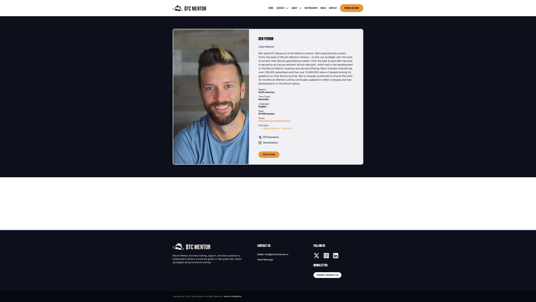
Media (323, 8)
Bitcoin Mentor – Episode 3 (278, 128)
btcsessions (270, 142)
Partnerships (311, 8)
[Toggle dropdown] (287, 8)
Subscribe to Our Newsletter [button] (327, 275)
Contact (333, 8)
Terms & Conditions (232, 296)
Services (280, 8)
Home (270, 8)
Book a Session (351, 8)
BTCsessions (271, 137)
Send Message (265, 259)
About (295, 8)
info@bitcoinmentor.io (276, 254)
